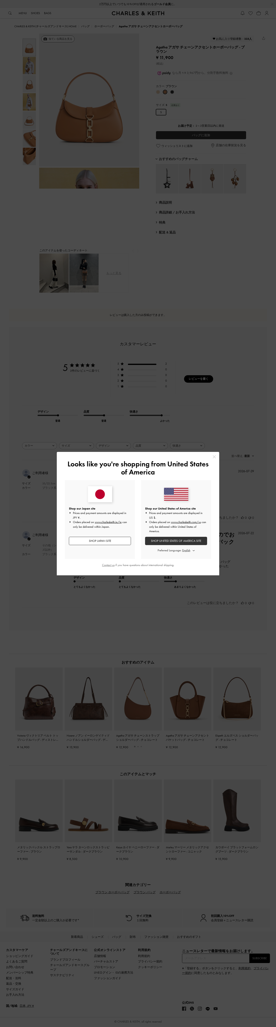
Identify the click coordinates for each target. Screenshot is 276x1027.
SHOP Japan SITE (100, 541)
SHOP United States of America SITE (176, 541)
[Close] (214, 457)
